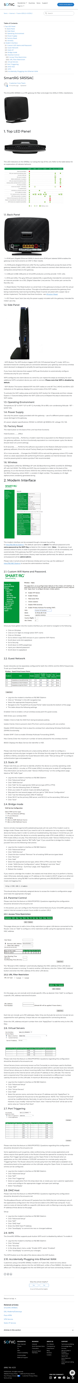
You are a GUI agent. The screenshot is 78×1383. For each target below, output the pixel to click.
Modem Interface (11, 43)
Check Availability (66, 4)
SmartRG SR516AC (11, 1308)
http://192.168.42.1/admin (15, 545)
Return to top (9, 1298)
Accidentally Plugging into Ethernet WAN (23, 71)
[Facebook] (5, 1274)
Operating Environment (15, 33)
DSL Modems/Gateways (13, 1312)
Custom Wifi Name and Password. (19, 45)
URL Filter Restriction (17, 59)
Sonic (6, 13)
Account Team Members (36, 1351)
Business (32, 3)
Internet (12, 13)
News (38, 3)
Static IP (11, 50)
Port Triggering (13, 64)
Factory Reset (12, 38)
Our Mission (50, 1344)
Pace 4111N (8, 1315)
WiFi (18, 1350)
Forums (63, 1348)
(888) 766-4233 (10, 1368)
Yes (34, 1285)
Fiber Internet (21, 1344)
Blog (48, 1350)
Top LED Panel (10, 26)
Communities (21, 1355)
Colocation (35, 1348)
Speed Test (64, 1356)
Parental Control (13, 55)
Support (45, 3)
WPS (9, 69)
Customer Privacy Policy (29, 1376)
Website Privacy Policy (11, 1373)
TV (18, 1348)
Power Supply (12, 36)
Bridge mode (12, 52)
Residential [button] (22, 3)
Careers (49, 1355)
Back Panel (11, 29)
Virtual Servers (13, 62)
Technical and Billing (67, 1344)
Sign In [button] (20, 6)
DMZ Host (11, 67)
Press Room (50, 1348)
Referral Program (22, 1357)
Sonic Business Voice (38, 1346)
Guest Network (13, 48)
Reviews (49, 1352)
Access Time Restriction (17, 57)
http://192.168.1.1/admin (12, 563)
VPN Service (8, 1319)
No (44, 1285)
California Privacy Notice (27, 1373)
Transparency (51, 1346)
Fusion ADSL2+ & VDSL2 (24, 13)
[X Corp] (8, 1274)
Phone (19, 1346)
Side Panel (11, 31)
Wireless (10, 41)
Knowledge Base (66, 1346)
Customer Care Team (17, 83)
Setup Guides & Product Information (66, 1352)
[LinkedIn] (11, 1274)
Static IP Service (10, 1323)
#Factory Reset (52, 294)
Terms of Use (8, 1378)
